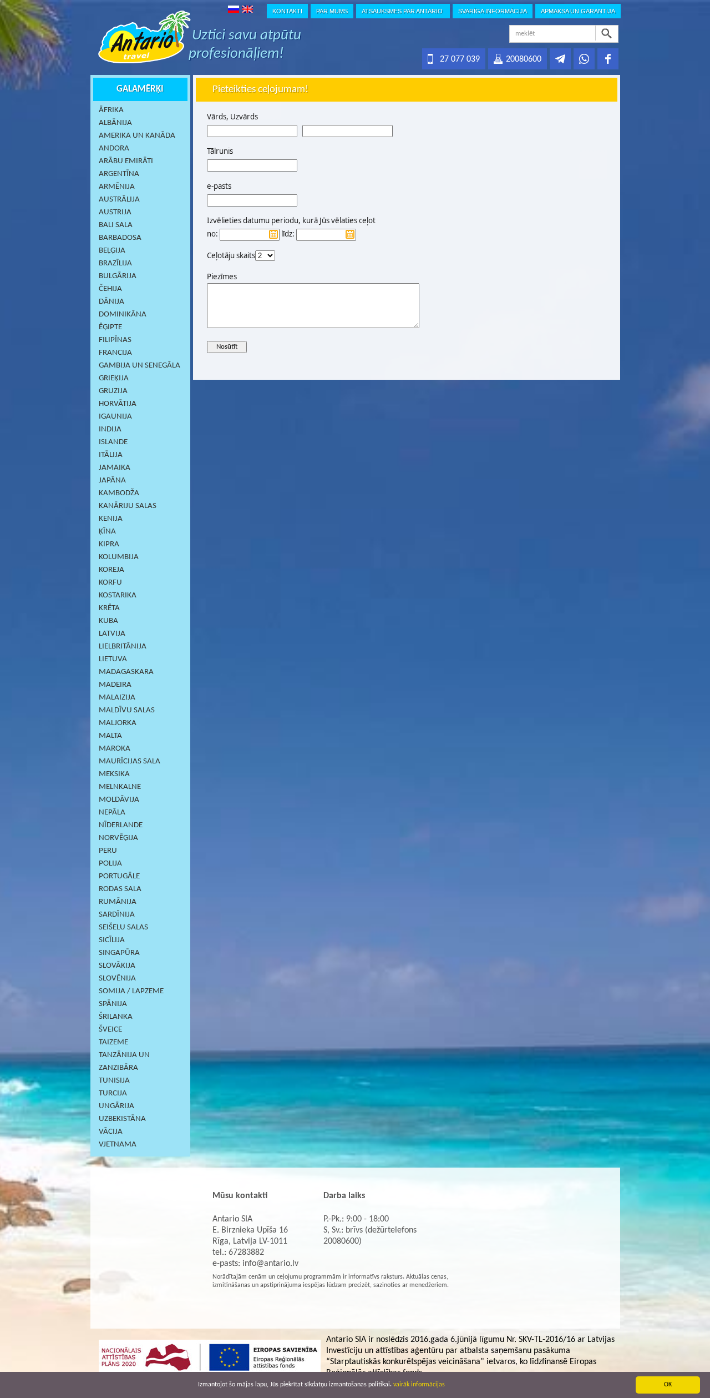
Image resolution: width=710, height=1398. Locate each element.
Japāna (112, 480)
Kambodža (119, 493)
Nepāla (112, 812)
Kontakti (287, 11)
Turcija (113, 1093)
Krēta (109, 608)
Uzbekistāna (122, 1119)
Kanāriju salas (127, 506)
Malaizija (117, 697)
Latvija (112, 634)
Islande (113, 442)
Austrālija (119, 199)
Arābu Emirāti (126, 161)
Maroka (114, 749)
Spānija (113, 1004)
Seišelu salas (123, 927)
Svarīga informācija (492, 11)
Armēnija (117, 187)
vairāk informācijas (419, 1384)
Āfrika (111, 110)
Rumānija (117, 902)
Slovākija (117, 966)
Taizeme (113, 1042)
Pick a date (273, 234)
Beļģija (112, 251)
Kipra (109, 544)
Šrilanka (116, 1017)
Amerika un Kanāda (137, 136)
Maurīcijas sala (129, 761)
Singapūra (119, 953)
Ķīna (107, 531)
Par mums (332, 11)
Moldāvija (119, 800)
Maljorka (117, 723)
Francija (115, 353)
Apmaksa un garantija (578, 11)
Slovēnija (117, 978)
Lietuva (113, 659)
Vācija (111, 1132)
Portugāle (119, 876)
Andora (114, 148)
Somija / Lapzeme (131, 991)
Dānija (111, 302)
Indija (110, 429)
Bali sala (116, 225)
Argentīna (119, 174)
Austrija (115, 212)
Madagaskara (126, 672)
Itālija (111, 455)
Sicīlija (112, 940)
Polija (110, 863)
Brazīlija (115, 263)
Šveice (110, 1029)
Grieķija (114, 378)
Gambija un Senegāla (139, 365)
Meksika (114, 774)
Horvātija (117, 404)
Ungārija (116, 1106)
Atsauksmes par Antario (403, 11)
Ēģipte (110, 327)
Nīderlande (121, 825)
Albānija (115, 123)
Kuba (108, 621)
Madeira (115, 685)
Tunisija (114, 1081)
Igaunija (115, 417)
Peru (108, 851)
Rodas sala (120, 889)
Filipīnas (115, 340)
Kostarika (117, 595)
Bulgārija (117, 276)
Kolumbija (119, 557)
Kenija (111, 519)
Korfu (110, 583)
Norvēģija (118, 838)
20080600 (523, 59)
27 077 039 (460, 59)
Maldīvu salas (127, 710)
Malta (110, 736)
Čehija (110, 289)
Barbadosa (120, 238)
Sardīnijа (117, 915)
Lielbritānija (122, 646)
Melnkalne (120, 787)
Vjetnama (117, 1144)
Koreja (111, 570)
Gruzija (113, 391)
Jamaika (114, 468)
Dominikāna (122, 314)
